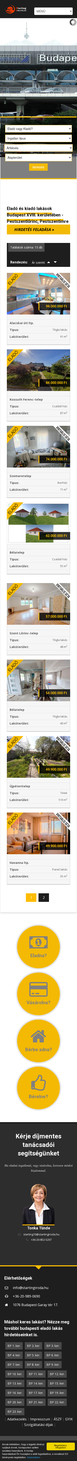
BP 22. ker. (57, 1402)
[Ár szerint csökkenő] (55, 262)
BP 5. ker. (33, 1355)
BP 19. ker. (57, 1393)
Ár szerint (38, 262)
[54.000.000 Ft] (38, 680)
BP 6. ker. (52, 1355)
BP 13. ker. (14, 1383)
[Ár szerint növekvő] (49, 262)
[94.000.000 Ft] (38, 293)
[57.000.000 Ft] (38, 603)
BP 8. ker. (33, 1365)
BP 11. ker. (36, 1374)
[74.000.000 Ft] (38, 446)
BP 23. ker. (14, 1412)
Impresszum (40, 1419)
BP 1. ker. (14, 1346)
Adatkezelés (17, 1419)
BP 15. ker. (57, 1383)
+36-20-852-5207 (41, 1240)
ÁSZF (58, 1419)
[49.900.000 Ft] (38, 756)
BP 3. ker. (52, 1346)
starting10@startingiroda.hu (41, 1234)
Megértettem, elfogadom (60, 1446)
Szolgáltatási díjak (38, 1424)
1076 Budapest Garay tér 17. (35, 1304)
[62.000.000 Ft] (38, 522)
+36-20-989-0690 (26, 1296)
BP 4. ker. (14, 1355)
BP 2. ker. (33, 1346)
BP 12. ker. (57, 1374)
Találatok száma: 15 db (26, 247)
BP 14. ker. (36, 1383)
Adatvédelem (33, 1457)
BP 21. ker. (36, 1402)
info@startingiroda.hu (30, 1287)
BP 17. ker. (36, 1393)
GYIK (69, 1419)
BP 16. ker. (14, 1393)
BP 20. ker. (14, 1402)
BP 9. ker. (52, 1365)
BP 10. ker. (14, 1374)
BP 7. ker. (14, 1365)
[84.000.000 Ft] (38, 369)
